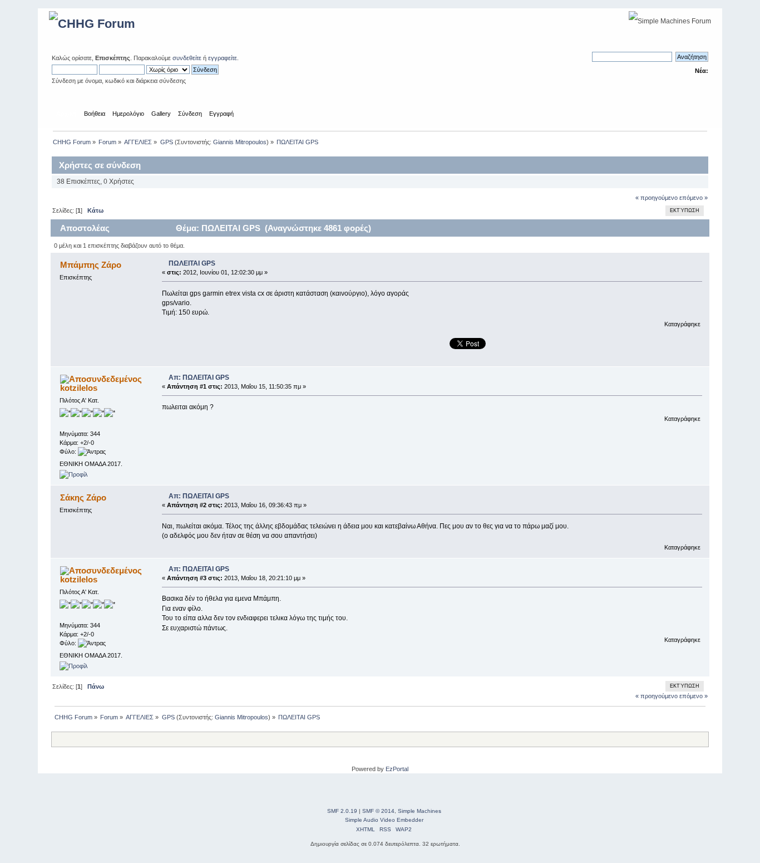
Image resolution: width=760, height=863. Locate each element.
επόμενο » (693, 197)
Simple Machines (419, 811)
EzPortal (397, 769)
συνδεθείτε (186, 58)
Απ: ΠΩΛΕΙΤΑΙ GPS (199, 377)
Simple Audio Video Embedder (384, 820)
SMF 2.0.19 (342, 811)
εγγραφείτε (222, 58)
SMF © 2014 (378, 811)
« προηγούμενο (656, 197)
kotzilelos (78, 388)
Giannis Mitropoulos (240, 142)
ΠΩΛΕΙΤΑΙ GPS (192, 263)
